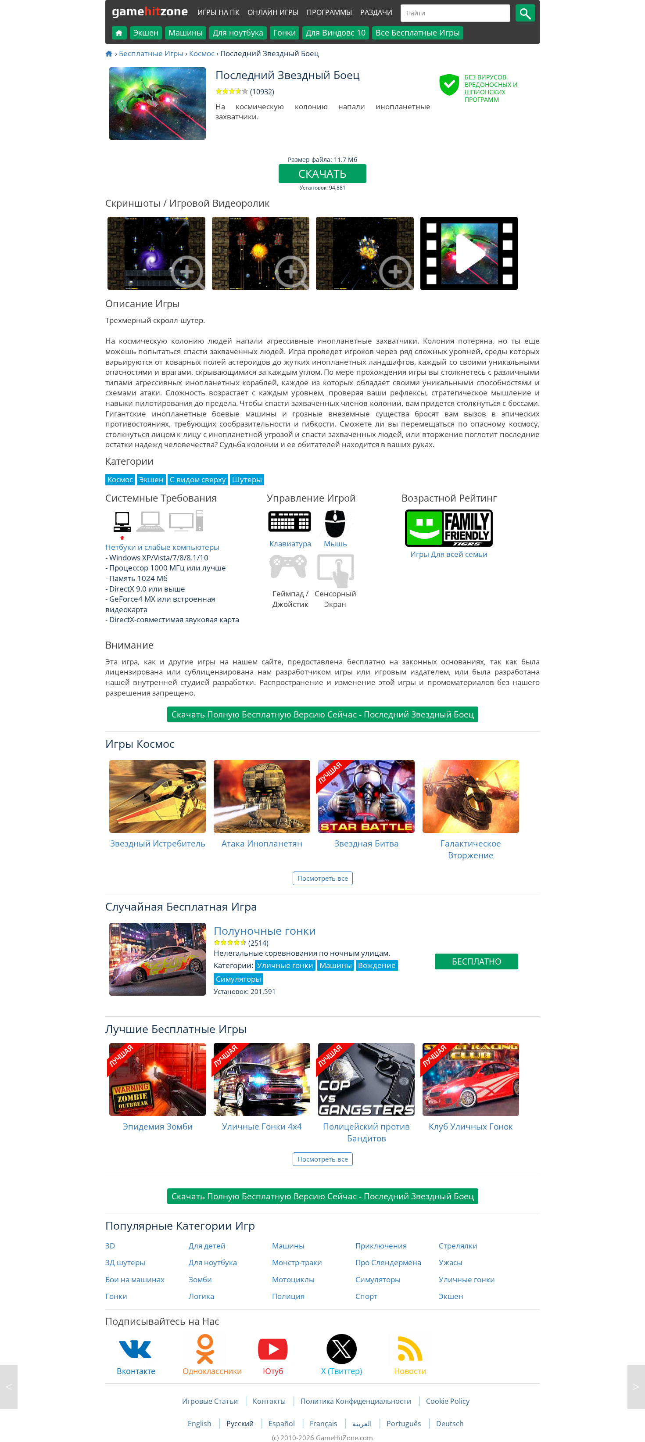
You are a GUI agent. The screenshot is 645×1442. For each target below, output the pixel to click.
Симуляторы (378, 1279)
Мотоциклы (293, 1279)
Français (324, 1423)
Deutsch (450, 1423)
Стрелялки (458, 1246)
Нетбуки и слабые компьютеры (162, 547)
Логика (201, 1296)
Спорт (366, 1296)
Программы (329, 12)
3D (110, 1246)
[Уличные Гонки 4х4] (262, 1079)
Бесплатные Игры (151, 53)
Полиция (288, 1296)
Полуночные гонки (265, 930)
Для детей (207, 1246)
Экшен (145, 32)
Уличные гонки (467, 1279)
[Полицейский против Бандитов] (366, 1079)
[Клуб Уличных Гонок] (471, 1079)
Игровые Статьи (210, 1401)
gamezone (150, 11)
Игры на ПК (218, 12)
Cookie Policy (447, 1401)
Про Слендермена (388, 1262)
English (200, 1423)
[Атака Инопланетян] (262, 796)
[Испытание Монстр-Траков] (9, 1387)
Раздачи (376, 12)
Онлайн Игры (273, 12)
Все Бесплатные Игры (418, 32)
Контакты (269, 1401)
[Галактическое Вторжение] (471, 796)
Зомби (200, 1279)
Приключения (381, 1246)
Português (405, 1423)
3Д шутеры (125, 1262)
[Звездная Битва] (366, 796)
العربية (362, 1423)
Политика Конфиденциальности (356, 1401)
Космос (202, 53)
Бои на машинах (135, 1279)
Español (283, 1423)
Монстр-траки (297, 1262)
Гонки (284, 32)
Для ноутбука (238, 32)
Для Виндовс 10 (336, 32)
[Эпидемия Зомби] (157, 1079)
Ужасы (450, 1262)
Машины (185, 32)
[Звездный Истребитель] (157, 796)
